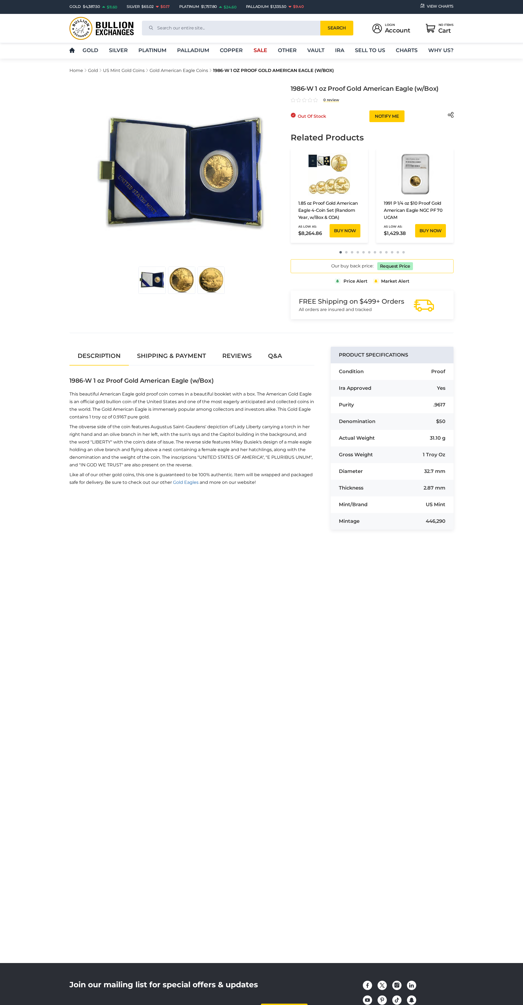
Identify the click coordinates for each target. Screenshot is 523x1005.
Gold (90, 50)
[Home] (72, 51)
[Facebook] (367, 985)
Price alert (355, 281)
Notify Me (387, 116)
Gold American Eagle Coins (179, 70)
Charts (407, 50)
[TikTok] (397, 1000)
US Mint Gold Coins (124, 70)
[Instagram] (397, 985)
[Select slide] (152, 280)
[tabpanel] (191, 427)
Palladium (193, 50)
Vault (315, 50)
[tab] (99, 356)
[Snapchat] (411, 1000)
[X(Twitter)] (382, 985)
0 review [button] (331, 100)
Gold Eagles (186, 482)
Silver (118, 50)
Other (287, 50)
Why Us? (441, 50)
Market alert (395, 281)
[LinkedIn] (411, 985)
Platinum (152, 50)
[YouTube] (367, 1000)
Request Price (395, 266)
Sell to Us (370, 50)
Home (76, 70)
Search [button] (337, 28)
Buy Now (345, 230)
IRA (339, 50)
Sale (260, 50)
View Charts (440, 6)
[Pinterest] (382, 1000)
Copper (231, 50)
